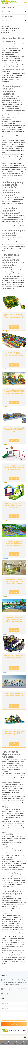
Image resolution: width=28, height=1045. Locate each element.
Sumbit (12, 1024)
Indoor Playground (7, 16)
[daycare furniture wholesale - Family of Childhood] (11, 2)
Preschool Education (8, 12)
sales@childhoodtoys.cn (12, 29)
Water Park (5, 21)
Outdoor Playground (8, 7)
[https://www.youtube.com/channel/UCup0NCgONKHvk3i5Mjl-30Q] (25, 1037)
